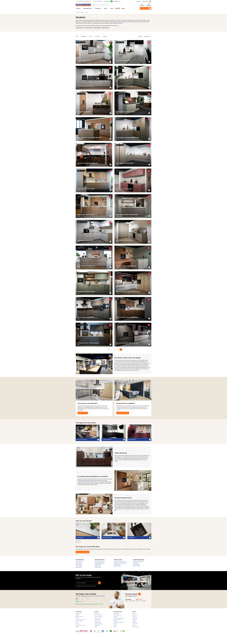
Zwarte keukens (88, 27)
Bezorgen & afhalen (79, 616)
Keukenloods (79, 611)
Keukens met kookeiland (138, 561)
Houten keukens (79, 565)
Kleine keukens (98, 564)
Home (82, 12)
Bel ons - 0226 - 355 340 (83, 598)
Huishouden (98, 8)
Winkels (123, 8)
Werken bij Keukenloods (80, 625)
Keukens (78, 8)
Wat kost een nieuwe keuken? (120, 561)
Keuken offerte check (99, 615)
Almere (133, 613)
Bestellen (77, 615)
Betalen (77, 617)
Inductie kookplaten (117, 619)
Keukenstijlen (97, 625)
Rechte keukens (136, 564)
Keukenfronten (97, 620)
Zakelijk (77, 626)
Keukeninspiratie (97, 27)
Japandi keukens (79, 27)
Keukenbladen (117, 564)
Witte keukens (79, 563)
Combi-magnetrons (117, 615)
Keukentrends (98, 567)
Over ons (77, 623)
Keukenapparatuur (87, 8)
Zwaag (133, 625)
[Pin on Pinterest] (110, 43)
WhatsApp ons (81, 601)
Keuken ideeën (98, 565)
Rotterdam (134, 619)
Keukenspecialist (117, 565)
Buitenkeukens (97, 613)
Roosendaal (134, 617)
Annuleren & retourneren (80, 619)
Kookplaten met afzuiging (118, 622)
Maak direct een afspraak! (82, 552)
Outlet (111, 8)
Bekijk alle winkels (135, 626)
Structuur (97, 36)
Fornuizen (115, 616)
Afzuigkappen (116, 613)
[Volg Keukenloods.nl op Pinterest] (81, 631)
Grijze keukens (79, 564)
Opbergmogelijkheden (99, 563)
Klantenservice (146, 1)
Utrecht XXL (134, 622)
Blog (76, 622)
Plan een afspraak (145, 8)
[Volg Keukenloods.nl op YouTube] (86, 631)
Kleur (90, 36)
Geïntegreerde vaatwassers (119, 617)
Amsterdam (134, 615)
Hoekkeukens (136, 563)
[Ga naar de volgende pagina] (121, 349)
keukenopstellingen (85, 480)
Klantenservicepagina (100, 596)
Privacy (87, 632)
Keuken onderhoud (98, 616)
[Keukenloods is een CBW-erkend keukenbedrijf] (122, 631)
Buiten (105, 8)
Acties (116, 8)
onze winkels (113, 21)
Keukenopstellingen (98, 623)
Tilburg (133, 620)
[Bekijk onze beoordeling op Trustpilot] (130, 599)
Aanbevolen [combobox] (146, 36)
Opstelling (83, 36)
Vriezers (115, 625)
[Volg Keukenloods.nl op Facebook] (84, 631)
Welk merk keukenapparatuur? (120, 563)
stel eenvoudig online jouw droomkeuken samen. (127, 21)
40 (118, 349)
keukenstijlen (134, 455)
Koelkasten (116, 620)
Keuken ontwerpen (82, 413)
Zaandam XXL (135, 623)
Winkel (104, 36)
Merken (115, 626)
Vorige (77, 12)
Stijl (76, 36)
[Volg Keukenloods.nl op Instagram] (83, 631)
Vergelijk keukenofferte (122, 413)
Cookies (92, 632)
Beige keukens (106, 27)
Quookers (115, 623)
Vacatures (139, 1)
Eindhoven (134, 616)
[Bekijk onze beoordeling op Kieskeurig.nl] (141, 599)
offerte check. (115, 25)
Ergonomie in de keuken (100, 561)
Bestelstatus (141, 5)
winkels (116, 549)
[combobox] (108, 5)
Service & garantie (79, 620)
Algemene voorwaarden (100, 632)
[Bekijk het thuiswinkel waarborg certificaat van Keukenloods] (116, 631)
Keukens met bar (136, 565)
